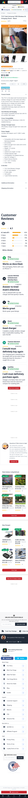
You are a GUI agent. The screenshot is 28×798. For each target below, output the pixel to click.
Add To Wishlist (5, 87)
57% (25, 235)
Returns (9, 710)
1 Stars (3, 246)
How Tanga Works (12, 679)
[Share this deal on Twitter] (5, 91)
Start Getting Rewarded (15, 649)
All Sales (3, 13)
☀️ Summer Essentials (16, 9)
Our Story (9, 665)
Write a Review (7, 250)
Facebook (8, 658)
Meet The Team (11, 674)
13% (25, 246)
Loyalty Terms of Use (13, 748)
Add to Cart (15, 792)
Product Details (5, 94)
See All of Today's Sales (14, 578)
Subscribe (20, 757)
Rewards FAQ (10, 719)
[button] (9, 72)
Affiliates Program (12, 731)
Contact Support (12, 641)
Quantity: (3, 83)
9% (26, 240)
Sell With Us (10, 727)
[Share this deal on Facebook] (2, 91)
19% (25, 238)
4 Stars (3, 238)
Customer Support (12, 701)
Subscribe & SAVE (21, 624)
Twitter (22, 658)
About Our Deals (11, 683)
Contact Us (14, 461)
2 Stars (3, 243)
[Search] (22, 2)
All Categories (6, 9)
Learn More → (11, 651)
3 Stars (3, 241)
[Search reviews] (3, 223)
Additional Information (7, 183)
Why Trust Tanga (11, 670)
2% (26, 243)
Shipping (9, 705)
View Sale (14, 515)
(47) (8, 21)
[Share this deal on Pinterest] (9, 91)
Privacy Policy (10, 739)
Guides (9, 692)
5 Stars (3, 235)
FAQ (20, 641)
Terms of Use (10, 744)
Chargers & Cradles (11, 13)
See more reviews (14, 388)
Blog (8, 688)
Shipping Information (7, 188)
